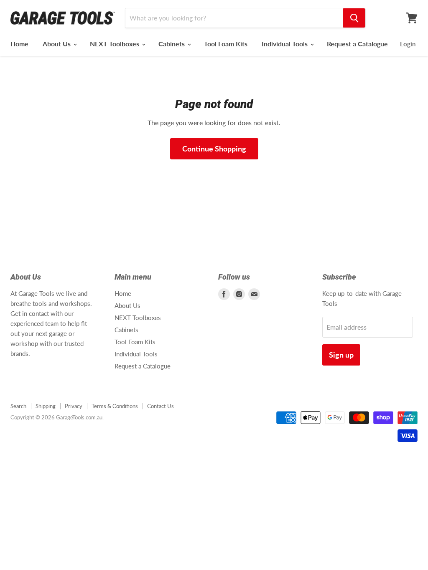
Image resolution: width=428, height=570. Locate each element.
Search (18, 406)
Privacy (73, 406)
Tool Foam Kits (225, 44)
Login (407, 44)
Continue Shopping (214, 148)
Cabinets (172, 44)
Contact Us (160, 406)
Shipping (46, 406)
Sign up (341, 354)
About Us (57, 44)
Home (19, 44)
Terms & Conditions (115, 406)
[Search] (354, 18)
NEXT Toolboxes (115, 44)
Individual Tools (285, 44)
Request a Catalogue (357, 44)
